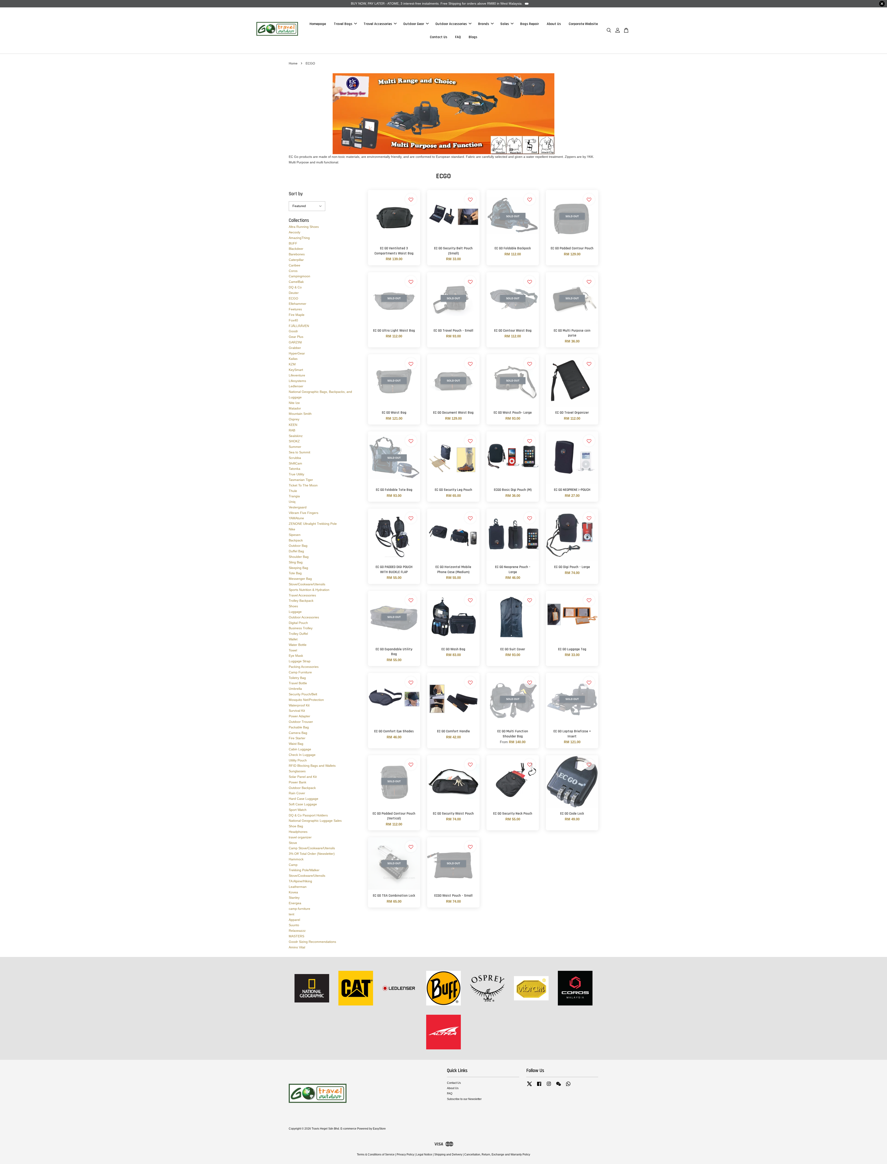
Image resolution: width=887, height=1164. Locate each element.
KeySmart (296, 370)
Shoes (293, 606)
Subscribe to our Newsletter (464, 1099)
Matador (295, 408)
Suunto (294, 925)
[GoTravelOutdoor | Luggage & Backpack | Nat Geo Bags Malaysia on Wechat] (558, 1086)
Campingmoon (299, 276)
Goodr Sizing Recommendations (312, 942)
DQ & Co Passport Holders (308, 815)
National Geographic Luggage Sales (315, 820)
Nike (292, 529)
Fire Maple (296, 315)
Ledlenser (296, 386)
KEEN (293, 425)
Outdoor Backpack (302, 788)
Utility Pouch (298, 760)
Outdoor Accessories (451, 23)
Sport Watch (298, 810)
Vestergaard (298, 507)
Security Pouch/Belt (303, 694)
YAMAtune (296, 518)
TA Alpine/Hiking (300, 881)
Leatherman (298, 887)
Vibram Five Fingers (303, 513)
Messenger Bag (300, 578)
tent (291, 914)
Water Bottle (298, 645)
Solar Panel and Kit (303, 777)
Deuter (294, 293)
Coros (293, 271)
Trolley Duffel (298, 633)
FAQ (458, 37)
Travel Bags (343, 23)
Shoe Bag (296, 826)
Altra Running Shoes (304, 227)
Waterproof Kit (299, 705)
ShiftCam (295, 463)
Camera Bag (298, 733)
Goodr (293, 331)
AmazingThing (299, 238)
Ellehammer (297, 304)
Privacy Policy (405, 1154)
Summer (295, 447)
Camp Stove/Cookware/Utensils (312, 848)
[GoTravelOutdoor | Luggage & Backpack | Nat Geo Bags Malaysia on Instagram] (549, 1086)
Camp (293, 865)
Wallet (293, 639)
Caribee (294, 265)
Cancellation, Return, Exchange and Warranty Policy (497, 1154)
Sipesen (295, 535)
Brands (483, 23)
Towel (293, 650)
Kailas (293, 359)
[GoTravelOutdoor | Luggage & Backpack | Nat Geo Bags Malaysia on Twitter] (529, 1086)
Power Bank (297, 782)
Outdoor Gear (413, 23)
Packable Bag (299, 727)
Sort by (296, 194)
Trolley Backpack (301, 600)
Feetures (295, 309)
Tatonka (294, 468)
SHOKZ (294, 441)
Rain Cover (297, 793)
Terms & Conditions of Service (376, 1154)
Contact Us (438, 37)
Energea (295, 903)
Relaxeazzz (297, 930)
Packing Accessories (304, 667)
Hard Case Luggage (303, 798)
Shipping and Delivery (448, 1154)
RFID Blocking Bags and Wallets (312, 765)
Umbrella (295, 688)
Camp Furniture (300, 672)
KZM (292, 364)
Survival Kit (297, 710)
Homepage (318, 23)
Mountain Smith (300, 413)
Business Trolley (301, 628)
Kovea (293, 892)
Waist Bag (296, 743)
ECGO (293, 298)
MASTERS (296, 936)
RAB (292, 430)
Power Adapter (299, 716)
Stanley (294, 897)
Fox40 (293, 320)
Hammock (296, 859)
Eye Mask (296, 655)
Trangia (294, 496)
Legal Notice (424, 1154)
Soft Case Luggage (303, 804)
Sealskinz (296, 436)
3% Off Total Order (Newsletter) (312, 853)
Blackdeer (296, 249)
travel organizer (300, 837)
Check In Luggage (302, 755)
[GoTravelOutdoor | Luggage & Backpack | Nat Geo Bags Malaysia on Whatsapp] (568, 1086)
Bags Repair (529, 23)
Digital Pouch (298, 623)
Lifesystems (297, 381)
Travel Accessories (378, 23)
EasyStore (379, 1128)
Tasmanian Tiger (301, 480)
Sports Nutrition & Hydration (309, 590)
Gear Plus (296, 337)
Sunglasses (297, 771)
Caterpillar (296, 260)
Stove (293, 843)
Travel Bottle (298, 683)
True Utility (296, 474)
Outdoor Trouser (301, 722)
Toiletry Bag (297, 678)
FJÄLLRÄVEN (299, 326)
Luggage (295, 612)
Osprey (294, 419)
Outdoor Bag (298, 545)
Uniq (292, 502)
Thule (293, 491)
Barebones (297, 254)
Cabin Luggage (300, 749)
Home (293, 63)
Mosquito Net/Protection (306, 700)
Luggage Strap (299, 661)
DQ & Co (295, 287)
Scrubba (295, 458)
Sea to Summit (299, 452)
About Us (554, 23)
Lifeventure (297, 375)
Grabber (295, 348)
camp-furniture (299, 908)
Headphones (298, 832)
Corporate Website (583, 23)
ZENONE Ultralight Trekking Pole (313, 523)
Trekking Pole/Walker (304, 870)
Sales (504, 23)
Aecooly (294, 232)
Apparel (294, 920)
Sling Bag (296, 562)
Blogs (473, 37)
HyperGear (297, 353)
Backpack (296, 540)
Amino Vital (297, 947)
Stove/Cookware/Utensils (307, 584)
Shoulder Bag (299, 557)
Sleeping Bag (298, 568)
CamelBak (296, 282)
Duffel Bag (296, 551)
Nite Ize (294, 403)
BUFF (293, 243)
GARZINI (295, 342)
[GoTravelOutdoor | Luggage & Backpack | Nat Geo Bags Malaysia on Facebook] (539, 1086)
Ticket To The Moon (303, 485)
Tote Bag (295, 573)
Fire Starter (297, 738)
